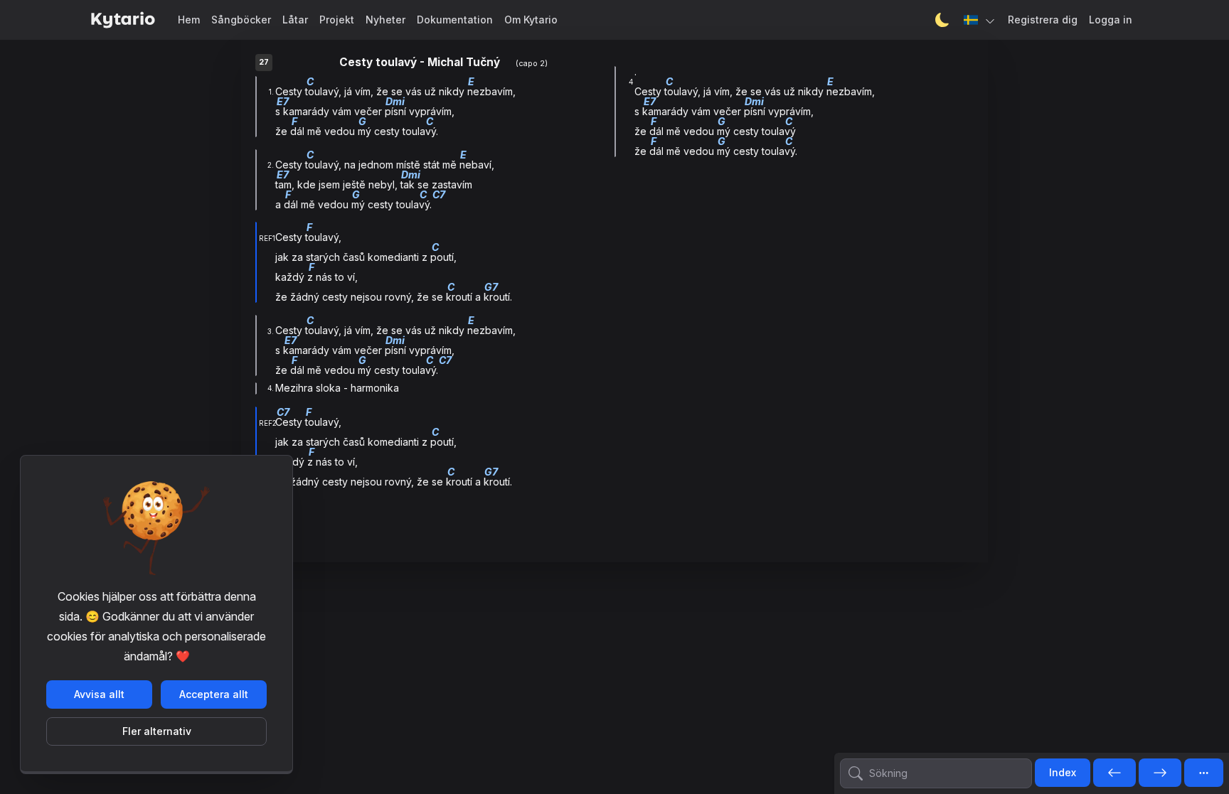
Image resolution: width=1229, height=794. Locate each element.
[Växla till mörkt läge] (942, 20)
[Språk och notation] (980, 20)
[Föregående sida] (1114, 773)
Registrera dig (1043, 20)
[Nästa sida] (1160, 773)
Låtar (295, 20)
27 (264, 62)
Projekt (336, 20)
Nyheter (385, 20)
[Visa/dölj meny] (1203, 772)
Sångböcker (241, 20)
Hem (189, 20)
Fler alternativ (156, 731)
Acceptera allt (213, 694)
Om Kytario (531, 20)
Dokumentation (455, 20)
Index (1062, 772)
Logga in (1110, 20)
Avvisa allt (99, 694)
